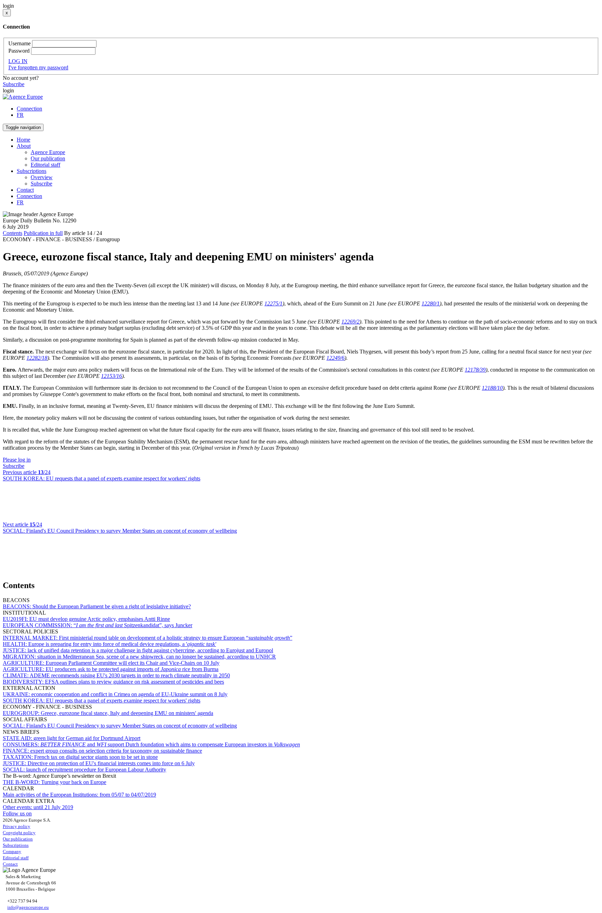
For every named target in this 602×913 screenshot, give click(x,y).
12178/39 (475, 370)
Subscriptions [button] (31, 171)
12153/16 (111, 376)
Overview (42, 177)
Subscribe (13, 84)
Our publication (48, 158)
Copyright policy (19, 832)
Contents (12, 233)
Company (12, 851)
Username (19, 43)
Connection (29, 109)
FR (20, 115)
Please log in (17, 460)
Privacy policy (16, 826)
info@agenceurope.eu (28, 907)
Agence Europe (48, 152)
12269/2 (350, 322)
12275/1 (273, 303)
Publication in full (43, 233)
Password (19, 51)
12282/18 (36, 358)
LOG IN (18, 61)
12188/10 (492, 388)
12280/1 (431, 303)
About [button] (24, 146)
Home (23, 140)
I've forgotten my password (38, 67)
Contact (25, 190)
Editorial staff (45, 165)
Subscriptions (16, 845)
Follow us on (17, 813)
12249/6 (335, 358)
